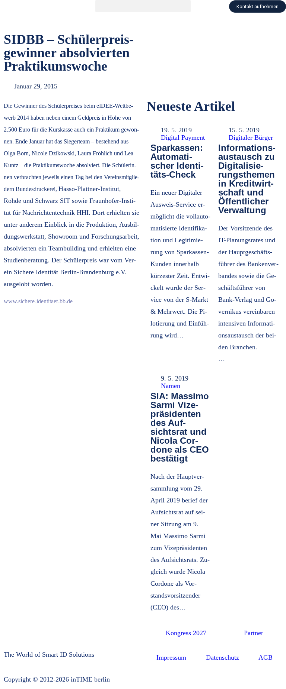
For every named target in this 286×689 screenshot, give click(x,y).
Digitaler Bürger (251, 137)
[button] (143, 6)
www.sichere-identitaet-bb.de (38, 301)
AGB (265, 657)
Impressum (171, 657)
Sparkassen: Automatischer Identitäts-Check (177, 161)
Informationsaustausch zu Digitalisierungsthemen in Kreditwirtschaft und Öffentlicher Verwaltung (247, 179)
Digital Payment (183, 137)
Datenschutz (222, 657)
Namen (170, 385)
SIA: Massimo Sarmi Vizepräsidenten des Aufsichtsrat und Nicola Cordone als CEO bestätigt (179, 427)
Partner (253, 633)
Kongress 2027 (186, 633)
